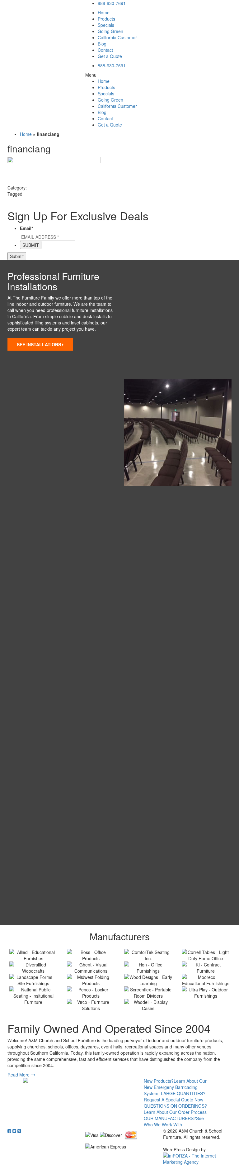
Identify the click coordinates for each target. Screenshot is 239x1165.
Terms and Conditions (184, 1143)
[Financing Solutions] (70, 1080)
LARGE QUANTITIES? (174, 1096)
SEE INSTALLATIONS (39, 344)
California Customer (117, 37)
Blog (102, 44)
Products (106, 19)
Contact (105, 50)
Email (26, 228)
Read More (19, 1075)
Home (104, 12)
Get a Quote (110, 56)
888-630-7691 (112, 3)
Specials (106, 25)
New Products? (175, 1087)
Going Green (110, 31)
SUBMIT (30, 245)
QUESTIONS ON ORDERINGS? (175, 1109)
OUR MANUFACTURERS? (174, 1121)
